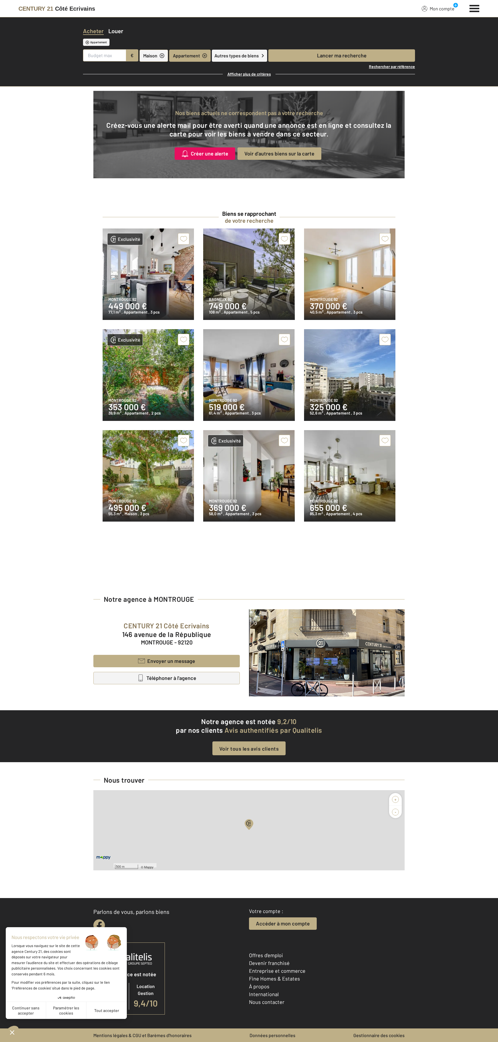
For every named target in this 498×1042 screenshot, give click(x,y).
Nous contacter (266, 1002)
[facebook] (99, 925)
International (264, 994)
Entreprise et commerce (277, 971)
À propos (259, 986)
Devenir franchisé (269, 963)
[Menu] (474, 7)
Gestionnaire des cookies (379, 1035)
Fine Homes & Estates (274, 978)
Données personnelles (272, 1035)
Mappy (149, 867)
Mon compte (442, 8)
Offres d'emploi (266, 955)
